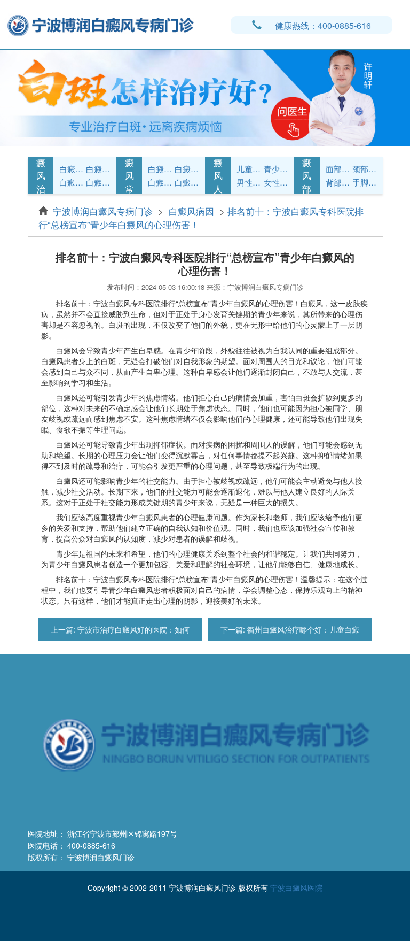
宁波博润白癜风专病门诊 (104, 211)
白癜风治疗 (40, 175)
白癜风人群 (218, 175)
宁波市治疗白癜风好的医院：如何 (132, 629)
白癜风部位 (306, 175)
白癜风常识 (98, 182)
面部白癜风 (338, 168)
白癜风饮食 (187, 168)
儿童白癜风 (248, 168)
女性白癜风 (276, 182)
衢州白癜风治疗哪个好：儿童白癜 (302, 629)
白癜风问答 (160, 182)
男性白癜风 (248, 182)
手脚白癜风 (364, 182)
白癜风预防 (187, 182)
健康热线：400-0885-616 (323, 25)
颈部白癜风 (364, 168)
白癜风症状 (71, 168)
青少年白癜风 (276, 168)
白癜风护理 (160, 168)
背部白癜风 (338, 182)
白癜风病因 (71, 182)
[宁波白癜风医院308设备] (205, 96)
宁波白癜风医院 (296, 887)
